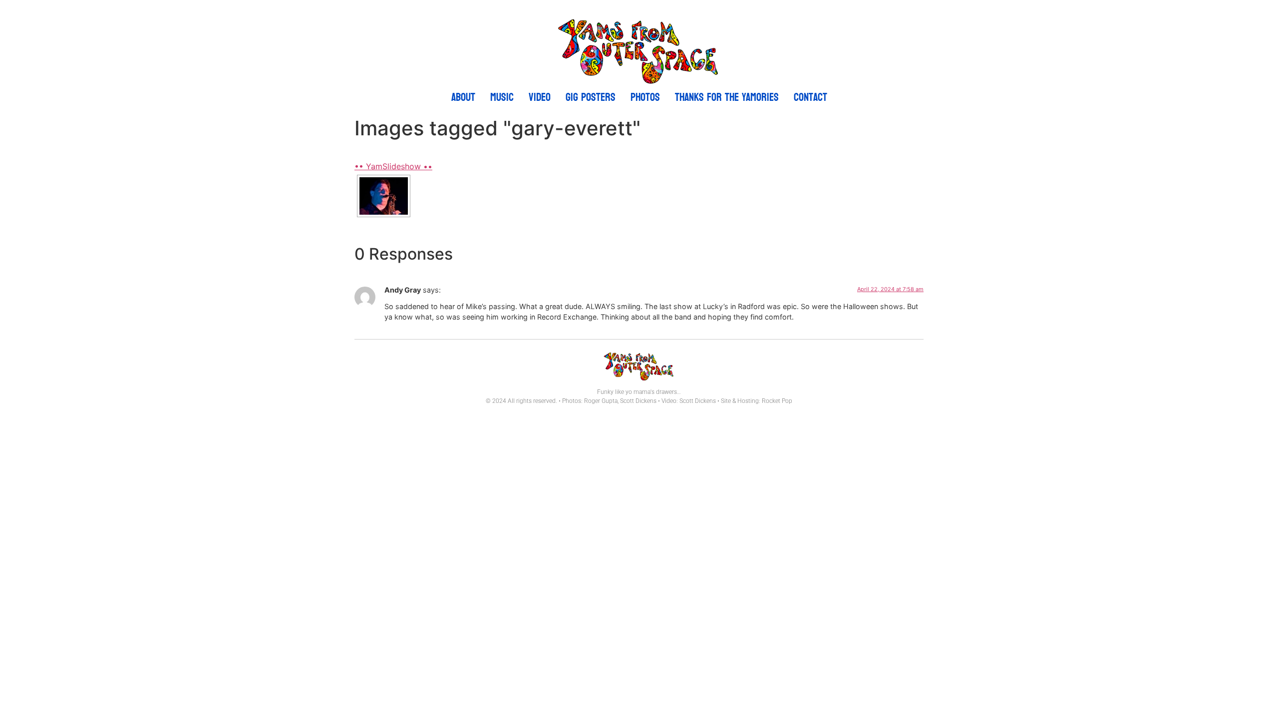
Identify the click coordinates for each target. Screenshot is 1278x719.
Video (540, 97)
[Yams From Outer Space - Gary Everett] (383, 196)
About (463, 97)
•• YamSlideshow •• (393, 166)
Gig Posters (591, 97)
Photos (645, 97)
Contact (810, 97)
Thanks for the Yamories (727, 97)
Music (502, 97)
